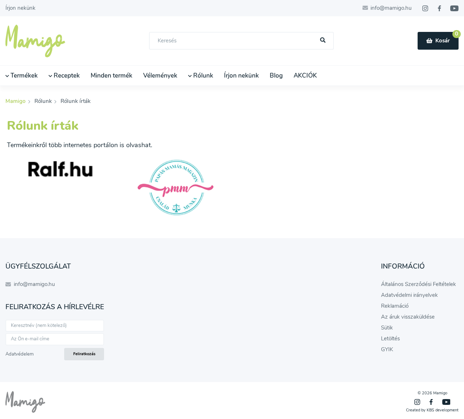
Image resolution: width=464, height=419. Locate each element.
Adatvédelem (19, 354)
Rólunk (202, 75)
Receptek (66, 75)
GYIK (387, 349)
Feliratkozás (84, 354)
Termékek (23, 75)
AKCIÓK (305, 75)
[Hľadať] (323, 40)
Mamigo (16, 101)
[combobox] (241, 41)
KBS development (443, 410)
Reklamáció (395, 306)
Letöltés (390, 338)
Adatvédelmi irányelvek (409, 295)
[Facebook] (439, 8)
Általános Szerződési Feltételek (418, 284)
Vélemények (160, 75)
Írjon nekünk (20, 8)
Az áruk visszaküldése (408, 316)
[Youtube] (454, 8)
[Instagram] (425, 8)
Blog (276, 75)
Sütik (387, 327)
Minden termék (111, 75)
